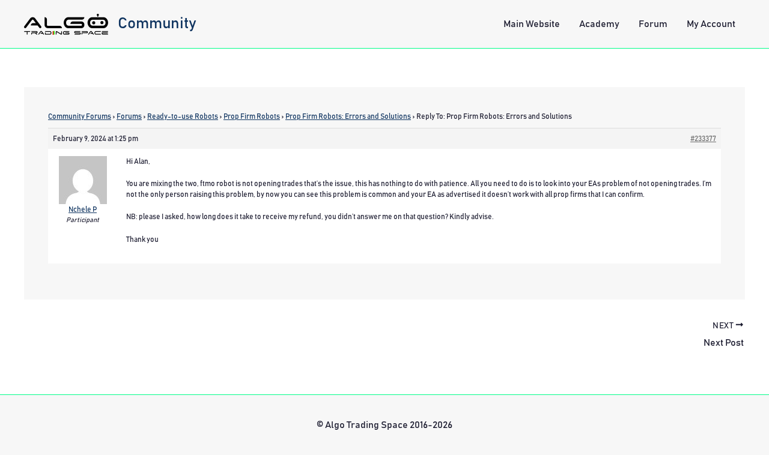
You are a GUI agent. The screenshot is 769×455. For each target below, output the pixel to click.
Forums (129, 116)
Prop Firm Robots (251, 116)
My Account (711, 24)
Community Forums (79, 116)
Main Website (531, 24)
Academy (599, 24)
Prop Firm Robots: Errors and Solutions (348, 116)
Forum (653, 24)
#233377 (703, 138)
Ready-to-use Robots (182, 116)
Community (157, 23)
